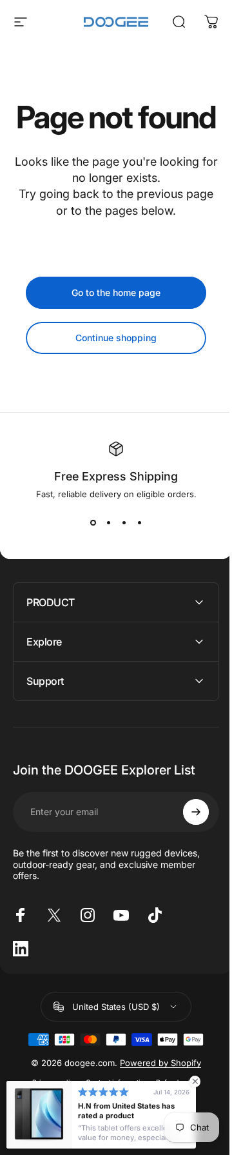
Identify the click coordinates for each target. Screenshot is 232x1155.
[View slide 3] (123, 522)
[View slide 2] (108, 522)
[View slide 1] (93, 522)
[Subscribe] (186, 843)
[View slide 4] (139, 522)
